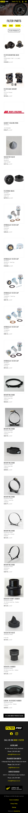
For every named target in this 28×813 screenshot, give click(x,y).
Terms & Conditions (14, 800)
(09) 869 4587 (16, 751)
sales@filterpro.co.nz (14, 754)
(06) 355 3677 (16, 764)
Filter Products (14, 31)
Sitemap (14, 807)
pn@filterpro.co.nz (14, 767)
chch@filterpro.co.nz (14, 781)
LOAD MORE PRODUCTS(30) (14, 716)
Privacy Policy (14, 803)
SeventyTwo (17, 811)
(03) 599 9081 (16, 778)
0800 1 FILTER (18, 740)
